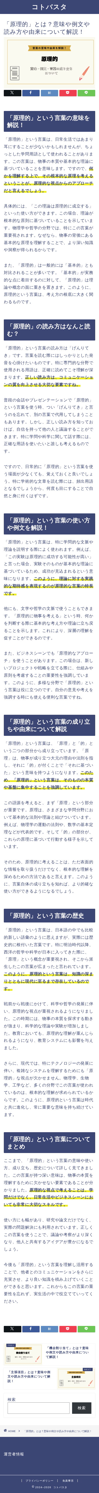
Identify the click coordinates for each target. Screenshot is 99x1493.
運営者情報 (14, 1454)
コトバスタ (49, 7)
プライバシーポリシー (40, 1480)
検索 (12, 1399)
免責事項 (68, 1480)
